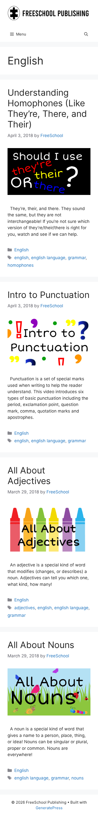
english (21, 257)
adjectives (24, 607)
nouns (77, 777)
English (21, 249)
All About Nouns (41, 644)
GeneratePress (49, 807)
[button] (86, 34)
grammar (77, 257)
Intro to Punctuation (48, 294)
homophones (21, 265)
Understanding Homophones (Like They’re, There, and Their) (47, 108)
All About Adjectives (29, 475)
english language (48, 257)
